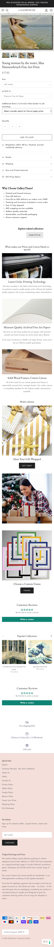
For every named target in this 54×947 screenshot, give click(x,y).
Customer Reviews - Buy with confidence (18, 768)
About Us (5, 772)
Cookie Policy (7, 792)
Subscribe (9, 843)
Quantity (5, 121)
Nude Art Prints (34, 235)
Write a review (27, 619)
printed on (6, 91)
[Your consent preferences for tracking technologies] (49, 942)
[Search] (8, 10)
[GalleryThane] (27, 10)
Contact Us (6, 780)
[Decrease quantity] (5, 126)
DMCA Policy (7, 788)
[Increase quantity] (20, 126)
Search (4, 764)
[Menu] (3, 10)
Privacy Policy (7, 784)
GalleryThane (12, 938)
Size (4, 79)
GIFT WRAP (27, 465)
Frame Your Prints (9, 800)
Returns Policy (7, 796)
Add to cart (27, 137)
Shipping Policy (8, 804)
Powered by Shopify (23, 938)
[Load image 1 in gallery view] (27, 32)
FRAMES (27, 590)
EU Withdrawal (8, 808)
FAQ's (4, 776)
